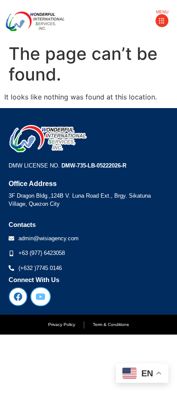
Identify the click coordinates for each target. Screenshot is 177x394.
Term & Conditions (111, 324)
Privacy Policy (61, 324)
